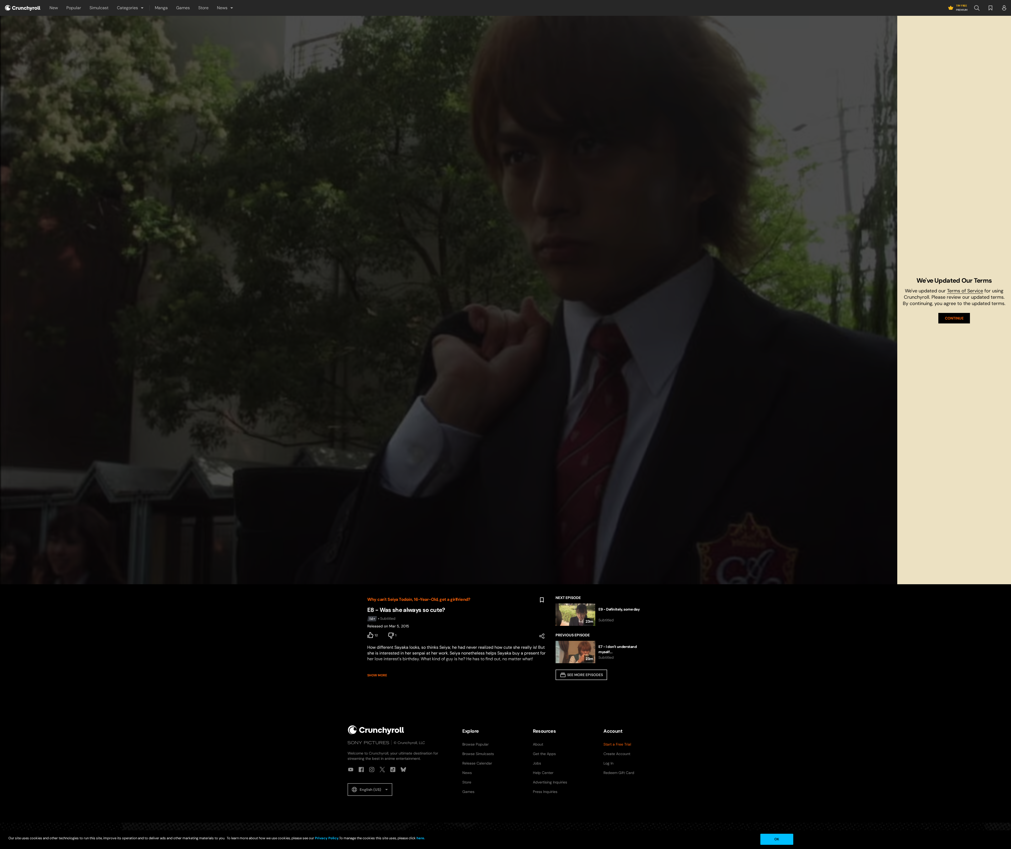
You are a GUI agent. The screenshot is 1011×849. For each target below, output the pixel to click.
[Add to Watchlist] (542, 600)
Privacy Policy (327, 838)
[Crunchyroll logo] (22, 8)
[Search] (977, 8)
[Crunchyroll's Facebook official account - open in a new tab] (361, 769)
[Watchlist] (990, 8)
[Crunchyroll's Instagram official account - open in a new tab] (372, 769)
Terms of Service (965, 291)
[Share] (542, 636)
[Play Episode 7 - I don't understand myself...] (600, 652)
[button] (130, 8)
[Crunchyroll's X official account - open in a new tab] (382, 769)
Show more (377, 675)
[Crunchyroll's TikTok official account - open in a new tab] (393, 769)
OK (776, 839)
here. (420, 838)
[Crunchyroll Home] (376, 730)
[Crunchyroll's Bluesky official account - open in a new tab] (403, 769)
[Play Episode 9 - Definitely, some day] (600, 614)
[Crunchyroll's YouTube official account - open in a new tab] (351, 769)
